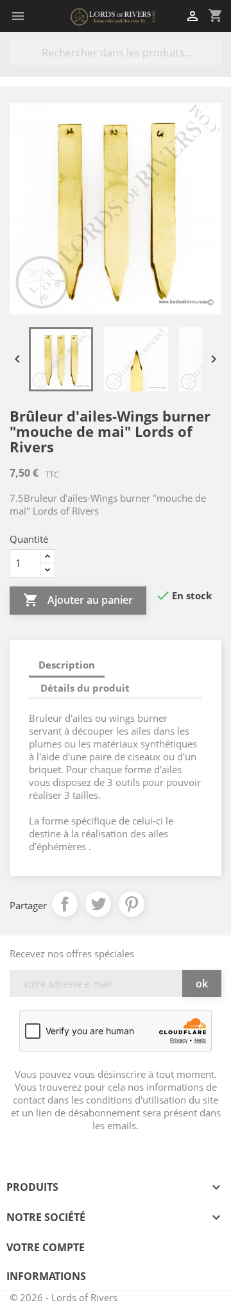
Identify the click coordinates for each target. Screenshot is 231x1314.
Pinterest (131, 904)
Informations (46, 1276)
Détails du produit (85, 687)
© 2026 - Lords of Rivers (63, 1297)
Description (66, 664)
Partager (65, 904)
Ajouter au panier (78, 600)
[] (216, 61)
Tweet (98, 904)
